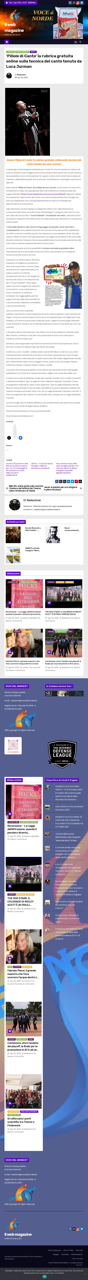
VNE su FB (79, 1250)
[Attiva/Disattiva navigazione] (75, 42)
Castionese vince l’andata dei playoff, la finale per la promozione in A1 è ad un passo (63, 663)
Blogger (56, 1254)
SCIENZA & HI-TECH (14, 1115)
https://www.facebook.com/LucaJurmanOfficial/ (43, 194)
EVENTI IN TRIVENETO (22, 52)
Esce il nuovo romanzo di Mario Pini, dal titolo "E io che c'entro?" (69, 904)
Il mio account (77, 1259)
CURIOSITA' (10, 52)
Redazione (21, 75)
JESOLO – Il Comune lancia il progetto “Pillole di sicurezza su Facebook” (42, 465)
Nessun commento (14, 621)
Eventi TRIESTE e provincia (29, 1111)
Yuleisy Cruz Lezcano (31, 667)
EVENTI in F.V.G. (61, 632)
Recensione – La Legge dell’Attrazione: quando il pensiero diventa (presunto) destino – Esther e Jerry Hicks (23, 614)
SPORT (70, 632)
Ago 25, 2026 (14, 618)
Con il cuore (27, 632)
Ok (45, 1276)
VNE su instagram (54, 1250)
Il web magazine (18, 1234)
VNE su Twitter (68, 1250)
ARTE (10, 632)
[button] (81, 41)
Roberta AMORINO (30, 618)
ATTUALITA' (51, 582)
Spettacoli (60, 582)
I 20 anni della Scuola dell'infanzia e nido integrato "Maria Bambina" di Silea (68, 837)
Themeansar (9, 1259)
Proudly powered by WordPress (16, 1256)
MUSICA (33, 52)
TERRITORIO (69, 582)
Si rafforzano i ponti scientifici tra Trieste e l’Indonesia (20, 1122)
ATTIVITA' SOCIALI (13, 1111)
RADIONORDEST (77, 1254)
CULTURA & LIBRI (13, 582)
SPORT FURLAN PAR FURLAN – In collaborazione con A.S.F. (66, 1264)
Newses (37, 1256)
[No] (85, 1274)
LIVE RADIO (65, 1254)
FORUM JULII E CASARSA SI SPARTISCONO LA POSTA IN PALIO (67, 918)
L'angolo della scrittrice (29, 582)
